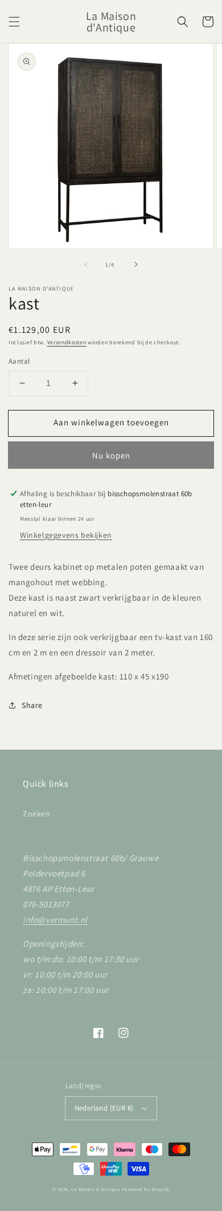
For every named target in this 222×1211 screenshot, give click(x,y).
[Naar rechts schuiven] (136, 264)
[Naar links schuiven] (85, 264)
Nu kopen (111, 455)
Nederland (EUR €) (104, 1108)
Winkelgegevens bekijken (66, 535)
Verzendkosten (67, 342)
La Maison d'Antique (95, 1189)
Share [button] (32, 705)
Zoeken (37, 813)
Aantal (19, 361)
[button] (14, 21)
